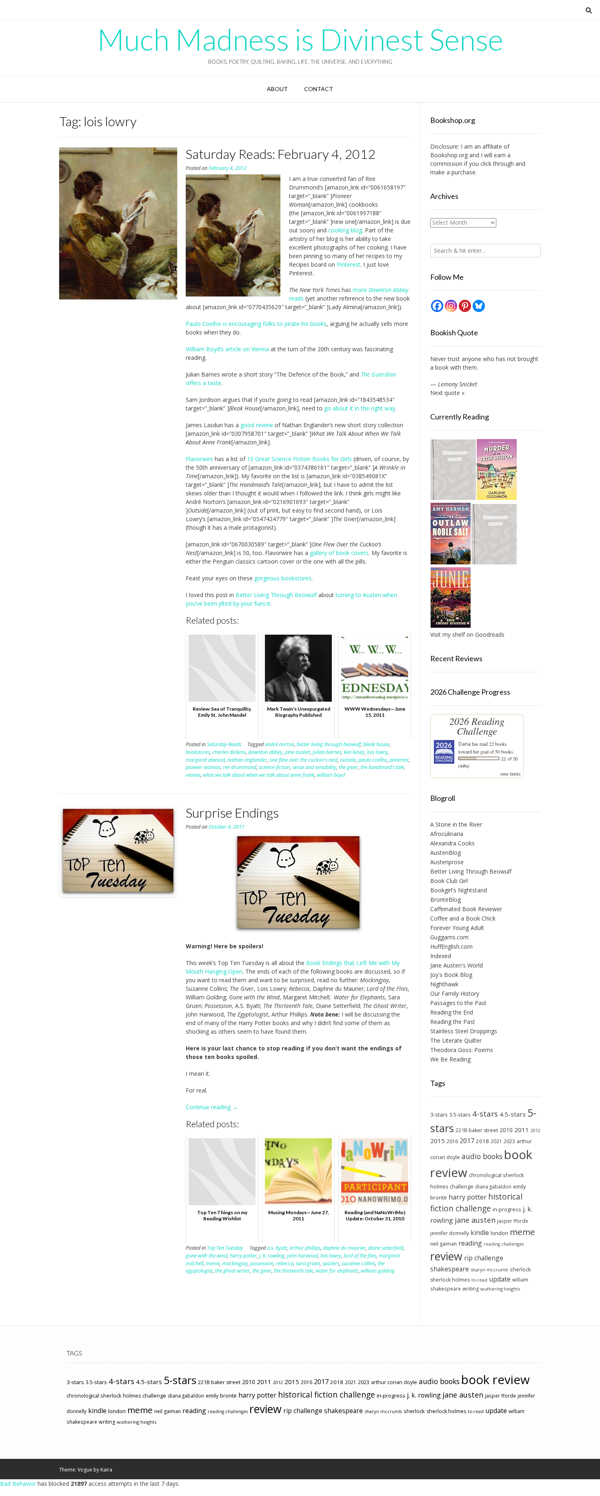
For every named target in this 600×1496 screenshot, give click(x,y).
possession (261, 1263)
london (499, 1233)
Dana (464, 743)
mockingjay (235, 1263)
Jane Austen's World (456, 965)
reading (470, 1243)
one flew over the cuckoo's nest (303, 759)
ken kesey (354, 752)
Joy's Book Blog (451, 975)
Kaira (106, 1469)
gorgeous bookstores (282, 578)
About (277, 88)
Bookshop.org (449, 155)
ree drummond (239, 767)
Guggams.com (449, 937)
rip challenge (483, 1257)
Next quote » (447, 393)
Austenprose (447, 862)
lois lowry (377, 752)
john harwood (302, 1255)
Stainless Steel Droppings (463, 1031)
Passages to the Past (458, 1003)
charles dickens (229, 752)
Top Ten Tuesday (225, 1247)
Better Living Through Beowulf (276, 595)
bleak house (376, 744)
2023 (509, 1141)
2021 (496, 1141)
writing (470, 1288)
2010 (506, 1130)
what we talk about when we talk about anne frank (258, 774)
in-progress (507, 1209)
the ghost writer (232, 1270)
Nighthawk (444, 984)
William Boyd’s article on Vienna (227, 349)
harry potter (243, 1255)
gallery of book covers (339, 553)
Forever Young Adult (457, 928)
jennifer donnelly (449, 1233)
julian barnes (327, 752)
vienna (193, 774)
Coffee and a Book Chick (463, 918)
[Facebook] (437, 306)
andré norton (279, 744)
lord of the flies (360, 1255)
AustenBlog (445, 852)
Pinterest (348, 264)
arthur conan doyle (394, 1382)
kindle (480, 1232)
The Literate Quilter (456, 1040)
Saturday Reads (224, 744)
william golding (378, 1270)
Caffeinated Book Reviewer (466, 909)
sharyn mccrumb (489, 1269)
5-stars (180, 1380)
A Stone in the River (456, 824)
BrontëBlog (445, 899)
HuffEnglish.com (451, 946)
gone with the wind (206, 1255)
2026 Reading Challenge (476, 726)
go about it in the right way (359, 408)
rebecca (284, 1263)
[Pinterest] (465, 306)
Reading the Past (452, 1022)
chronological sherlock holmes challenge (116, 1395)
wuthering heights (500, 1289)
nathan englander (247, 759)
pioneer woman (203, 767)
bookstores (198, 752)
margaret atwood (205, 759)
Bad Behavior (18, 1483)
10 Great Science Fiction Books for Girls (299, 459)
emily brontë (221, 1395)
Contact (318, 88)
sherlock (520, 1269)
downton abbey (265, 752)
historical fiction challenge (476, 1202)
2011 (521, 1130)
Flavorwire (199, 459)
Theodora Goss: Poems (461, 1050)
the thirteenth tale (293, 1270)
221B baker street (477, 1130)
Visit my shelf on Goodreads (467, 634)
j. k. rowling (271, 1255)
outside (348, 759)
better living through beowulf (329, 744)
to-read (479, 1280)
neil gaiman (443, 1243)
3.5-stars (460, 1114)
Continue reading (212, 1107)
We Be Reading (450, 1059)
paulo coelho (372, 759)
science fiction (274, 767)
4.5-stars (513, 1114)
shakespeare (449, 1268)
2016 (452, 1141)
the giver (348, 767)
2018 (482, 1141)
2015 (437, 1141)
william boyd (331, 774)
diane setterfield (385, 1247)
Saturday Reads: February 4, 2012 (281, 154)
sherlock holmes (450, 1279)
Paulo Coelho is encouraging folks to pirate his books (256, 324)
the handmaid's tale (382, 767)
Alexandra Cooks (452, 843)
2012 (535, 1130)
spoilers (330, 1263)
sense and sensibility (314, 767)
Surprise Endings (232, 812)
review (446, 1256)
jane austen (297, 752)
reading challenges (504, 1244)
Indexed (440, 956)
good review (256, 425)
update (500, 1279)
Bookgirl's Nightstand (458, 890)
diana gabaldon (493, 1186)
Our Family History (454, 993)
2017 (467, 1140)
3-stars (439, 1114)
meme (213, 1263)
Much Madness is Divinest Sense (300, 39)
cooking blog (345, 230)
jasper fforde (512, 1220)
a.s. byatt (277, 1247)
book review (495, 1379)
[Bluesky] (479, 306)
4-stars (485, 1113)
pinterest (399, 759)
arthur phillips (304, 1247)
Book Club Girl (449, 881)
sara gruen (308, 1263)
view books (510, 774)
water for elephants (337, 1270)
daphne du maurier (344, 1247)
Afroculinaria (446, 834)
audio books (482, 1156)
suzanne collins (358, 1263)
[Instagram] (451, 306)
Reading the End (451, 1012)
